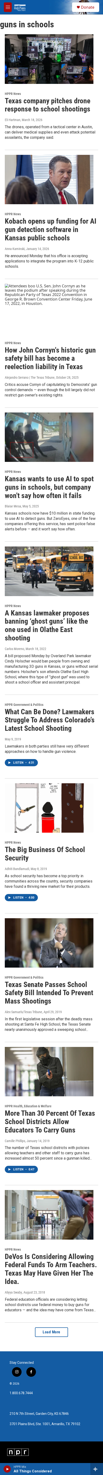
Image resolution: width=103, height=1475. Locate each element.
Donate (87, 7)
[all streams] (96, 1469)
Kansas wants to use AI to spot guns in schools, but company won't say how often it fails (49, 487)
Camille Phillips (15, 1141)
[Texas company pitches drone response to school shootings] (49, 59)
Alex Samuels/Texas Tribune (23, 1012)
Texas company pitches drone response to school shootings (47, 105)
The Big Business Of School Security (45, 853)
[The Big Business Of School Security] (49, 808)
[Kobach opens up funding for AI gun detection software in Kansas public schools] (49, 179)
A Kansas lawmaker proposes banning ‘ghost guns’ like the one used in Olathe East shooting (47, 625)
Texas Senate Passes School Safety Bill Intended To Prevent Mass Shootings (49, 992)
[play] (7, 1469)
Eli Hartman (12, 120)
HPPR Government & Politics (24, 705)
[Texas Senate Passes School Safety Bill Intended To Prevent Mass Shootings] (49, 943)
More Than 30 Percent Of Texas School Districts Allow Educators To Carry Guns (50, 1121)
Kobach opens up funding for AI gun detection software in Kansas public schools (50, 229)
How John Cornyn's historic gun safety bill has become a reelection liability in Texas (50, 358)
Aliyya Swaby (13, 1292)
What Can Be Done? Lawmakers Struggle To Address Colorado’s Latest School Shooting (50, 720)
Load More (51, 1332)
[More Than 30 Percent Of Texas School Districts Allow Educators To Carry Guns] (49, 1071)
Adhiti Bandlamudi (17, 869)
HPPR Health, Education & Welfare (28, 1106)
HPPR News (13, 94)
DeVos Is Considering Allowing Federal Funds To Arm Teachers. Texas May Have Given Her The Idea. (51, 1269)
